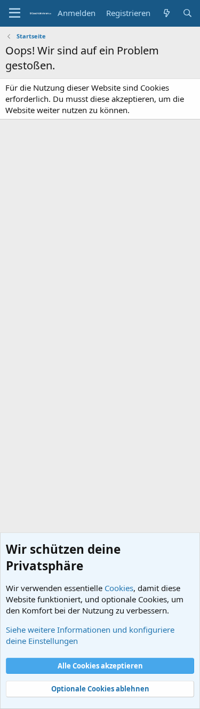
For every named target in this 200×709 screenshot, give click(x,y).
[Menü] (14, 13)
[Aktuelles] (166, 13)
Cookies (119, 588)
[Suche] (187, 13)
